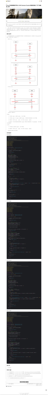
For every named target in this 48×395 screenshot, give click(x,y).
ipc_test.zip (9, 367)
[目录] (46, 390)
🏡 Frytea (8, 1)
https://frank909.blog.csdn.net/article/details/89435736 (33, 373)
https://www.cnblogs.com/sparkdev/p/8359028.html (22, 374)
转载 (25, 21)
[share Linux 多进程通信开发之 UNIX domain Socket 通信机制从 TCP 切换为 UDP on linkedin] (21, 382)
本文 (19, 21)
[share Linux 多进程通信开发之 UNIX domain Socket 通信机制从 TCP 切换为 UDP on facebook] (24, 382)
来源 (28, 21)
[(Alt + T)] (10, 1)
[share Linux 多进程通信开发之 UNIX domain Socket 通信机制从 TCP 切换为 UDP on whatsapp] (26, 382)
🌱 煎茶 (23, 21)
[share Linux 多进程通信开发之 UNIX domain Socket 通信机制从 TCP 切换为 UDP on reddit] (23, 382)
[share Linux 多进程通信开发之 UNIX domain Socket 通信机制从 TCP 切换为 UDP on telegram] (27, 382)
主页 (6, 4)
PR (20, 7)
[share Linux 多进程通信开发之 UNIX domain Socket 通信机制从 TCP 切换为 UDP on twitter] (20, 382)
